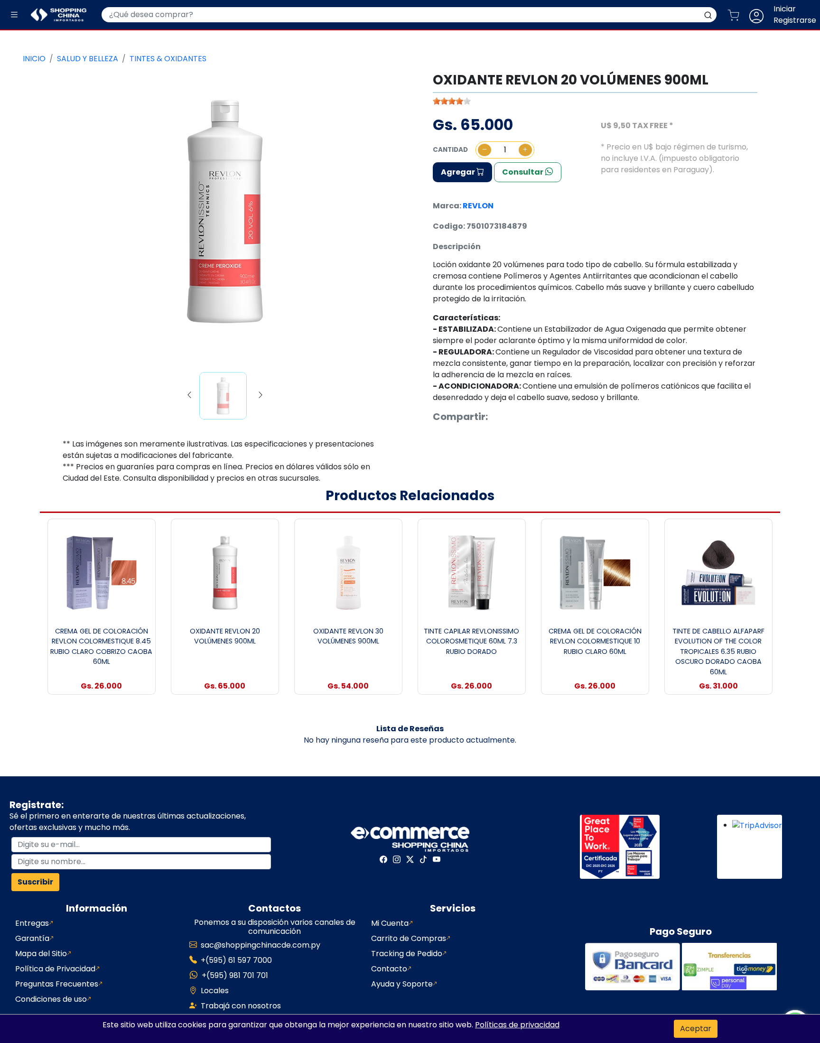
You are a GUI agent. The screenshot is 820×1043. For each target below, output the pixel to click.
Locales (215, 990)
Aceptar (695, 1028)
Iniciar (784, 8)
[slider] (452, 101)
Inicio (34, 58)
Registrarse (794, 20)
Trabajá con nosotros (241, 1005)
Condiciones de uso (51, 999)
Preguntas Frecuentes (56, 983)
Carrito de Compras (408, 938)
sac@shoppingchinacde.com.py (260, 945)
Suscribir (35, 881)
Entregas (32, 923)
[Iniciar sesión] (760, 14)
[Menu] (14, 15)
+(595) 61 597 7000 (236, 960)
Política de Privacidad (55, 968)
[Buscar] (708, 14)
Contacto (389, 968)
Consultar (523, 172)
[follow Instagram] (396, 859)
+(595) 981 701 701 (235, 975)
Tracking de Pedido (406, 953)
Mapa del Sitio (41, 953)
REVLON (478, 205)
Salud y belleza (87, 58)
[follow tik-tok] (423, 859)
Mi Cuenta (390, 923)
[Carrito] (737, 15)
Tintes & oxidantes (168, 58)
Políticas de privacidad (517, 1024)
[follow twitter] (410, 859)
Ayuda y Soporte (402, 983)
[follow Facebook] (383, 859)
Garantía (32, 938)
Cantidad (450, 149)
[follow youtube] (436, 859)
